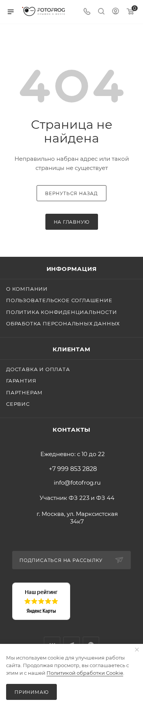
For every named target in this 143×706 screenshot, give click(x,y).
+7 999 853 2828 (73, 469)
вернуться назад (71, 193)
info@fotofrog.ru (77, 482)
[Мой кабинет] (115, 12)
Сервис (18, 404)
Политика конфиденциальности (61, 312)
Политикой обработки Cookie (85, 673)
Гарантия (21, 381)
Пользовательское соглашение (59, 300)
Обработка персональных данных (63, 323)
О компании (27, 289)
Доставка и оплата (38, 369)
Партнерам (24, 392)
